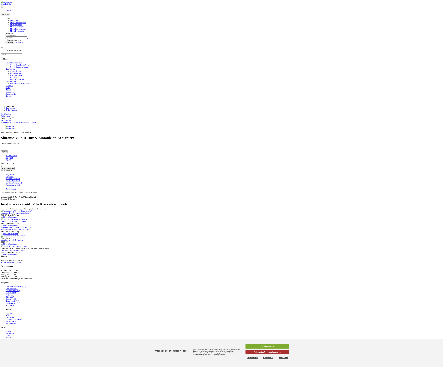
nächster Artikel (6, 120)
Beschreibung (11, 189)
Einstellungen (252, 358)
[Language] (2, 6)
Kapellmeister (11, 69)
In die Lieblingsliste (13, 179)
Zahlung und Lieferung (14, 319)
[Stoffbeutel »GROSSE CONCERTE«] (16, 227)
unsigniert (9, 158)
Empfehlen (9, 177)
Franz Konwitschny (17, 79)
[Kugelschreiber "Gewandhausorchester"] (16, 211)
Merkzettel (9, 338)
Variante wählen (11, 156)
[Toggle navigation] (2, 59)
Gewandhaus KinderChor (19, 65)
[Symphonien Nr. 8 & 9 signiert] (13, 236)
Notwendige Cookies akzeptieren (267, 352)
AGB (8, 315)
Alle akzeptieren (267, 346)
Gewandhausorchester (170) (16, 287)
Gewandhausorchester (14, 63)
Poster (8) (9, 295)
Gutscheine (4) (11, 299)
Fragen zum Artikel (13, 185)
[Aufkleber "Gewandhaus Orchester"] (15, 219)
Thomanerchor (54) (13, 291)
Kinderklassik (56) (12, 301)
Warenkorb (10, 333)
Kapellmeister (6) (12, 289)
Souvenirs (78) (11, 293)
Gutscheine (10, 92)
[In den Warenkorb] (2, 217)
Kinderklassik (11, 94)
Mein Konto (14, 21)
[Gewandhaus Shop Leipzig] (8, 4)
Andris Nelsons (15, 71)
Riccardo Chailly (16, 73)
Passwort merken (14, 40)
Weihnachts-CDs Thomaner (20, 84)
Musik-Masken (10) (13, 303)
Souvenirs (9, 86)
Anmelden (5, 14)
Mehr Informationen (10, 217)
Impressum (9, 313)
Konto (8, 335)
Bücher (8, 90)
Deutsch (9, 10)
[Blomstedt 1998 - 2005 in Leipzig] (14, 246)
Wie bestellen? (11, 323)
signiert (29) (10, 305)
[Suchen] (2, 57)
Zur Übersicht (6, 114)
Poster (8, 88)
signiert (8, 96)
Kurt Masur (14, 77)
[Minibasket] (2, 47)
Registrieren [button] (19, 42)
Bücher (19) (10, 297)
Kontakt (8, 331)
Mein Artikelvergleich (18, 23)
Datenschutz (10, 317)
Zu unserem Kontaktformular (11, 263)
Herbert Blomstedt (17, 75)
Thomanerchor (11, 81)
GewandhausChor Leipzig (19, 67)
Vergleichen (10, 175)
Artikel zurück (6, 116)
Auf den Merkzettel (13, 181)
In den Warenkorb (8, 168)
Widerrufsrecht (11, 321)
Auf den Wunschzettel (14, 183)
